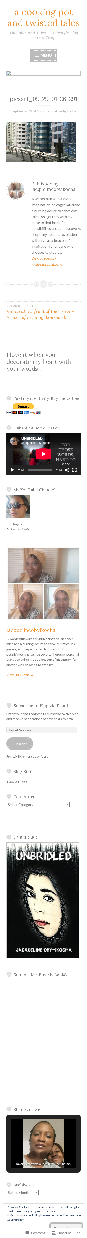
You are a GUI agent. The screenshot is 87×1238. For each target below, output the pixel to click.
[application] (43, 454)
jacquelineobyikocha (61, 111)
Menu (46, 55)
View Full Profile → (20, 675)
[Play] (12, 470)
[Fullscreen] (74, 470)
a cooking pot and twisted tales (43, 17)
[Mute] (67, 470)
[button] (33, 1155)
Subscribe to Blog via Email (40, 705)
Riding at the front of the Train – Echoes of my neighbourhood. (40, 312)
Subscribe (20, 744)
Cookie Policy (15, 1219)
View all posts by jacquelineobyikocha (47, 261)
